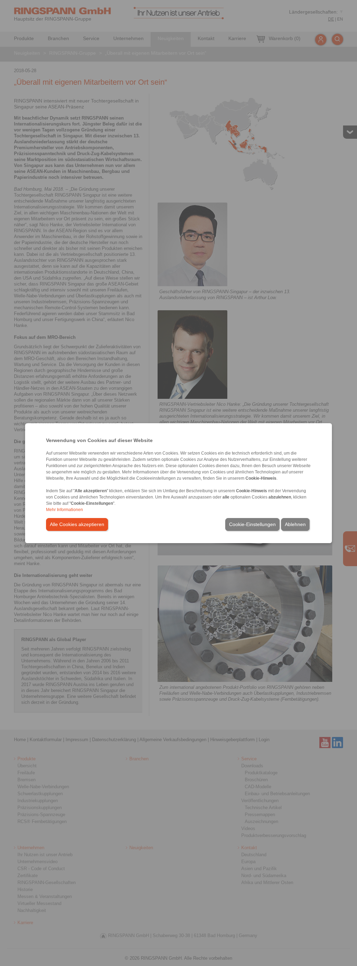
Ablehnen (295, 524)
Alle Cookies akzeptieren (77, 524)
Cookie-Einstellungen (252, 524)
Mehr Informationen (64, 510)
